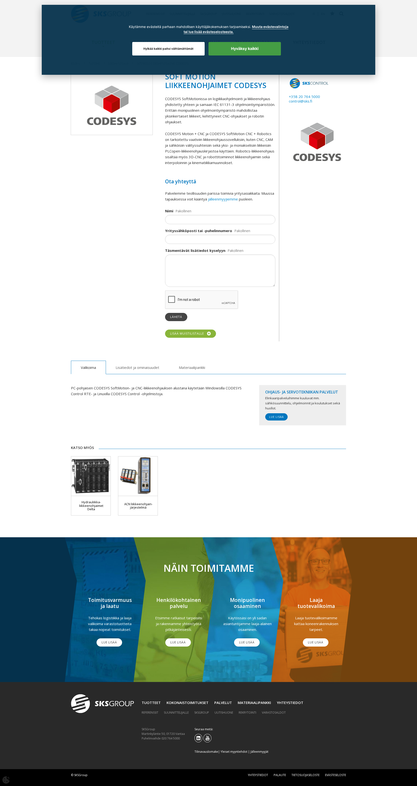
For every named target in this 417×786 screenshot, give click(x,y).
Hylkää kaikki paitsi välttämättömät (168, 48)
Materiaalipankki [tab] (192, 367)
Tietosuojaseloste (306, 775)
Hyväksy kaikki (244, 48)
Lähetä (176, 317)
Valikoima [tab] (88, 367)
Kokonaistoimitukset (187, 702)
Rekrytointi (247, 712)
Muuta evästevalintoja (270, 27)
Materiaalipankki (254, 702)
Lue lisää (276, 417)
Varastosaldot (274, 712)
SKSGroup (201, 712)
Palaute (280, 775)
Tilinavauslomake (206, 752)
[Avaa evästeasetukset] (6, 780)
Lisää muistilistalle (188, 333)
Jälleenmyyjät (259, 752)
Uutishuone (224, 712)
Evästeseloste (335, 775)
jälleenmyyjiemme (223, 199)
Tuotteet (151, 702)
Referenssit (150, 712)
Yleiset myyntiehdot (234, 752)
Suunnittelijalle (176, 712)
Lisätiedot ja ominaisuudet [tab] (137, 367)
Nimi (169, 210)
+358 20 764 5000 (304, 96)
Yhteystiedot (290, 702)
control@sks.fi (300, 101)
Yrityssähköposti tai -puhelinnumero (198, 230)
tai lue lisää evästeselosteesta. (208, 32)
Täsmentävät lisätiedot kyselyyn (195, 250)
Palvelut (223, 702)
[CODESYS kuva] (112, 104)
